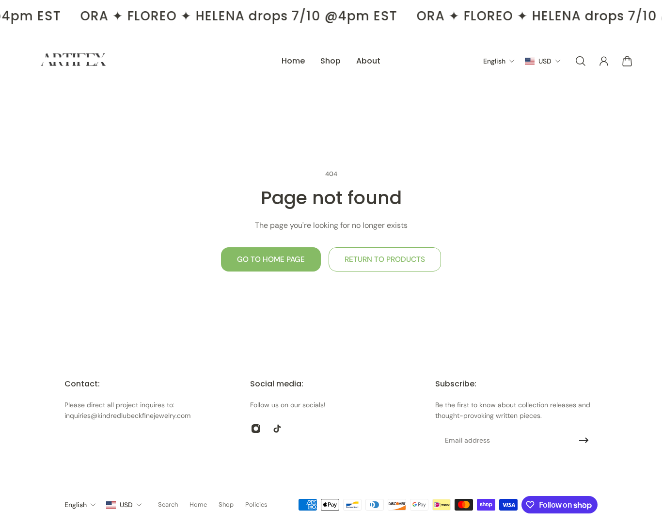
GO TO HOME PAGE (271, 259)
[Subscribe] (584, 440)
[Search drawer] (580, 61)
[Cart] (627, 61)
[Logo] (73, 61)
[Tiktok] (277, 428)
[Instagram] (256, 428)
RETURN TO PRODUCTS (385, 259)
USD (126, 504)
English (75, 504)
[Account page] (603, 61)
